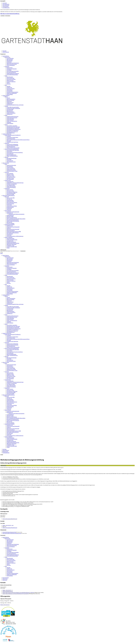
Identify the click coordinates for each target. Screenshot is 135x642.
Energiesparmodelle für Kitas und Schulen (15, 104)
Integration (7, 143)
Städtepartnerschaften (11, 170)
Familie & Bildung (6, 95)
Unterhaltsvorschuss (11, 138)
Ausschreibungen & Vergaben (13, 71)
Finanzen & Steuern (11, 88)
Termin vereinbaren (11, 65)
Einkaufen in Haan (10, 178)
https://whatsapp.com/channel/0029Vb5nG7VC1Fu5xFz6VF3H (16, 593)
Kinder (6, 115)
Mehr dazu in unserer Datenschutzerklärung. (9, 13)
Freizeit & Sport (8, 180)
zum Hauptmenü (6, 4)
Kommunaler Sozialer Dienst (12, 137)
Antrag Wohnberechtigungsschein (9, 532)
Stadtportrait (9, 87)
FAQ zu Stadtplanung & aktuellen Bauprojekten (16, 218)
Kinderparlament (10, 120)
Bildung (6, 96)
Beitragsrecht (9, 222)
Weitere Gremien (10, 80)
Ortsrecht (9, 84)
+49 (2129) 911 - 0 (7, 590)
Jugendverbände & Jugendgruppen (14, 129)
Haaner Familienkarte (11, 113)
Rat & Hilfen (9, 159)
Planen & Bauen (8, 210)
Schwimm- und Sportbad (12, 183)
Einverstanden (7, 15)
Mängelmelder (9, 60)
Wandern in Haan (10, 174)
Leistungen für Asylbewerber (12, 144)
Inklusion (6, 157)
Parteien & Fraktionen (11, 81)
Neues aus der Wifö (11, 197)
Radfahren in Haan (10, 175)
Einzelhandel (9, 208)
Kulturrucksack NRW (11, 168)
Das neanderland (10, 179)
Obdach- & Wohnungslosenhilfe (13, 147)
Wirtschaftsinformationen (12, 202)
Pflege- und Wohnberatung (12, 156)
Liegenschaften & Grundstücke (13, 221)
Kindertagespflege (10, 118)
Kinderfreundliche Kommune (12, 116)
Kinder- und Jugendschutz (12, 121)
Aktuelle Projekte (10, 216)
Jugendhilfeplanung (10, 132)
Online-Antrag (3, 465)
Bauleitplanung (10, 213)
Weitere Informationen (4, 604)
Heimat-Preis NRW (10, 194)
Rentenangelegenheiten (11, 154)
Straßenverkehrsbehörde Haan (13, 243)
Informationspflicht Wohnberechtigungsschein (12, 533)
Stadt (6, 85)
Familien (6, 106)
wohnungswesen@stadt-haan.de (10, 518)
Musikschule (9, 101)
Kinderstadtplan (10, 123)
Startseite (4, 50)
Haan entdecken (10, 173)
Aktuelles (8, 86)
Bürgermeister (10, 67)
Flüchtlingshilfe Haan (11, 146)
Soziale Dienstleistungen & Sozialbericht (13, 135)
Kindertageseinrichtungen (12, 117)
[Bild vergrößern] (8, 617)
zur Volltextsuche (6, 7)
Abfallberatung (10, 225)
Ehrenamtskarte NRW (11, 193)
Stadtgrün (9, 228)
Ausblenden (2, 15)
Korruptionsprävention (11, 72)
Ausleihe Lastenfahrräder (12, 246)
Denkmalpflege (10, 94)
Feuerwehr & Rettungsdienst (12, 92)
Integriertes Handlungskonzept (13, 211)
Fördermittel (9, 204)
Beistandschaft (10, 110)
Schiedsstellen (9, 91)
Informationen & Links (11, 161)
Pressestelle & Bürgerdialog (12, 74)
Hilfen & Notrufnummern (12, 64)
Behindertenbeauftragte (11, 158)
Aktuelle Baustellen (10, 238)
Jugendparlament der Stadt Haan (13, 127)
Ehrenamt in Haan (10, 190)
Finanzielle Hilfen (10, 109)
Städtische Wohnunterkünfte (12, 145)
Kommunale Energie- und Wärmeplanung (15, 236)
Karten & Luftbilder (10, 223)
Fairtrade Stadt (10, 233)
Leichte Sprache (6, 52)
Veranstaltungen (10, 153)
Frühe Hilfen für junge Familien (13, 107)
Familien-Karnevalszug (11, 187)
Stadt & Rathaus (6, 56)
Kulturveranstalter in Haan (12, 171)
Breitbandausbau (10, 207)
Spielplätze (9, 122)
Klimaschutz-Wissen (11, 230)
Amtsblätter (9, 70)
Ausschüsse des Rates (11, 79)
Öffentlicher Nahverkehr (11, 244)
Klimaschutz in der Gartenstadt (13, 229)
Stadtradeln (9, 235)
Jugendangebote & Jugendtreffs (13, 128)
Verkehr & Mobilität (8, 237)
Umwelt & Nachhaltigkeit (9, 224)
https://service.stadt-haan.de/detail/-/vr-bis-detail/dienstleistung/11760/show (18, 592)
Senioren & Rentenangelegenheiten (12, 149)
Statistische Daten (10, 201)
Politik (6, 75)
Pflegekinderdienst (10, 111)
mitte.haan (9, 209)
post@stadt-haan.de (8, 591)
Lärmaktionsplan (10, 240)
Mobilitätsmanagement (11, 242)
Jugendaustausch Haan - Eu (12, 131)
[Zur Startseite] (32, 48)
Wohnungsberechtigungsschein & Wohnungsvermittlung (18, 139)
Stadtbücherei (9, 103)
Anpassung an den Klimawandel (13, 226)
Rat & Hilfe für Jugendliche (12, 125)
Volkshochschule (10, 102)
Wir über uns (9, 199)
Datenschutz (5, 578)
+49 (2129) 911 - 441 (8, 525)
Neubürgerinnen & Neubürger (13, 63)
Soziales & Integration (7, 134)
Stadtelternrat (9, 114)
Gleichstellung (9, 89)
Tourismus (7, 172)
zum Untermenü (6, 5)
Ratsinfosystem (10, 77)
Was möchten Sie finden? (5, 251)
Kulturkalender (10, 166)
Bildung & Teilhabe (10, 100)
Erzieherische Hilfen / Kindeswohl (13, 108)
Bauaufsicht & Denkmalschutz (13, 220)
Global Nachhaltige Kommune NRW (14, 231)
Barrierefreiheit (6, 577)
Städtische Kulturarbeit (11, 165)
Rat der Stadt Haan (10, 78)
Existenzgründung (10, 203)
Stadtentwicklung (10, 215)
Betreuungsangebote (11, 99)
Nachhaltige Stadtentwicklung (13, 232)
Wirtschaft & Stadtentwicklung (9, 195)
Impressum (5, 580)
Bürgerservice (7, 57)
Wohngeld (9, 140)
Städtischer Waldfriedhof (12, 93)
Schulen (8, 97)
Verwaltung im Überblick (12, 68)
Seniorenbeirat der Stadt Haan (13, 150)
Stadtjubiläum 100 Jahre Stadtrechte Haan (15, 182)
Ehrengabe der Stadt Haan (12, 192)
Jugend (6, 124)
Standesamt (9, 61)
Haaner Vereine (10, 189)
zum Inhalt (5, 3)
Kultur (6, 164)
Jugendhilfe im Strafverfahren (12, 130)
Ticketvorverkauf (10, 167)
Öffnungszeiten (10, 59)
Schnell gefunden (10, 58)
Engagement (7, 188)
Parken (8, 247)
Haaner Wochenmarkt (11, 186)
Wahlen (8, 82)
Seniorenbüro (9, 151)
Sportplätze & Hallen (11, 185)
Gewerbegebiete (10, 200)
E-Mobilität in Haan (10, 245)
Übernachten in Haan (11, 177)
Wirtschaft (7, 196)
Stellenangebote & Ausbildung (13, 73)
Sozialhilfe (9, 136)
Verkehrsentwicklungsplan (12, 239)
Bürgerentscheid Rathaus (12, 217)
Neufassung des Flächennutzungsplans (16, 214)
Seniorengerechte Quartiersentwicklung (15, 152)
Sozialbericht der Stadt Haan (12, 142)
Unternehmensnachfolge (12, 206)
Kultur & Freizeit (6, 163)
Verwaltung (7, 66)
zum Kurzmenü (6, 6)
